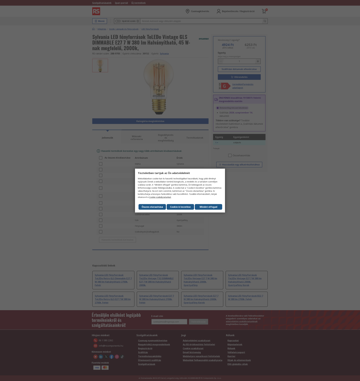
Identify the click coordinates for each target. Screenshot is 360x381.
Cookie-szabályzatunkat (160, 197)
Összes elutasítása (152, 206)
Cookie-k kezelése (180, 206)
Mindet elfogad (208, 206)
